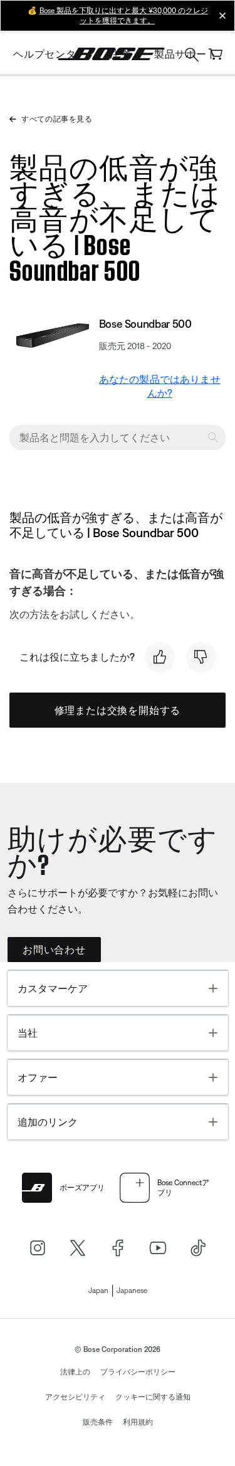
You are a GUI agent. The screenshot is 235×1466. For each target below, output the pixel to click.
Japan (98, 1290)
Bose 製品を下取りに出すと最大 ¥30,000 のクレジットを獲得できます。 (123, 15)
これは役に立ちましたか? (77, 656)
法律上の (75, 1372)
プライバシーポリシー (137, 1372)
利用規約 (138, 1422)
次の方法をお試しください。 (74, 614)
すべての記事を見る (56, 119)
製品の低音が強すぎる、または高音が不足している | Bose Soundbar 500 (115, 216)
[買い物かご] (215, 54)
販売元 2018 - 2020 (135, 346)
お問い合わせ (54, 949)
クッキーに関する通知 (153, 1397)
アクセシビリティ (75, 1397)
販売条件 (98, 1422)
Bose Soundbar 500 (145, 323)
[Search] (191, 56)
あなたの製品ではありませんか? (160, 386)
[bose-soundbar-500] (51, 333)
